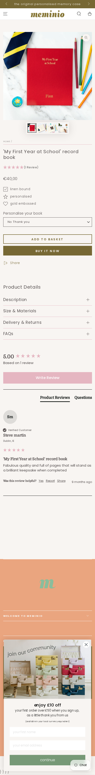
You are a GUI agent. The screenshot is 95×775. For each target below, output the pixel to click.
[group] (47, 356)
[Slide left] (6, 4)
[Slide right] (88, 4)
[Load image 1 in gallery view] (32, 128)
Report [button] (50, 481)
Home (7, 141)
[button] (78, 13)
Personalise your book (22, 213)
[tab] (55, 398)
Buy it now (48, 251)
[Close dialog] (86, 644)
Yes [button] (41, 481)
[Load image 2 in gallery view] (42, 128)
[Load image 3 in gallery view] (52, 128)
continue (47, 760)
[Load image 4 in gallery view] (63, 128)
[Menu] (5, 13)
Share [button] (61, 481)
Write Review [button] (47, 377)
